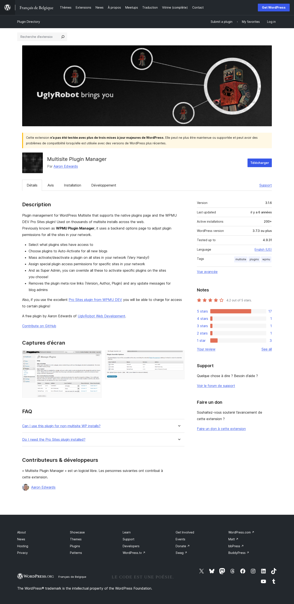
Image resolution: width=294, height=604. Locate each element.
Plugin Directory (28, 21)
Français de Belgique (72, 576)
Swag (181, 553)
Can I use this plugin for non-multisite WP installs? (61, 426)
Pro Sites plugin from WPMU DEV (95, 299)
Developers (131, 546)
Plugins (75, 546)
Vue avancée (207, 272)
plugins (254, 259)
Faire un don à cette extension (221, 429)
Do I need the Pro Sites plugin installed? (53, 440)
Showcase (77, 532)
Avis (51, 185)
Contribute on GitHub (39, 326)
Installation (72, 185)
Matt (233, 539)
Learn (127, 532)
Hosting (22, 546)
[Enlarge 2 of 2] (178, 356)
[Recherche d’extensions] (63, 36)
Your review (206, 349)
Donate (183, 546)
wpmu (266, 259)
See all (267, 349)
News (21, 539)
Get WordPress (274, 7)
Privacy (22, 553)
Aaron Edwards (66, 166)
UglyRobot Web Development (101, 316)
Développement (103, 185)
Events (180, 539)
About (21, 532)
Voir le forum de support (216, 386)
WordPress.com (241, 532)
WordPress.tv (134, 553)
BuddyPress (238, 553)
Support (265, 185)
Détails (32, 185)
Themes (76, 539)
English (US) (263, 249)
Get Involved (185, 532)
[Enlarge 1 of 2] (96, 356)
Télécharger (259, 163)
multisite (240, 259)
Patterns (76, 553)
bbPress (236, 546)
